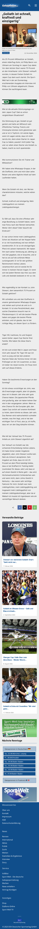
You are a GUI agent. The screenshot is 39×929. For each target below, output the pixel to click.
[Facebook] (20, 507)
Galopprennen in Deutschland (16, 749)
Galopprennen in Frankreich (16, 780)
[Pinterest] (30, 507)
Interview (6, 53)
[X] (25, 507)
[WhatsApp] (34, 507)
